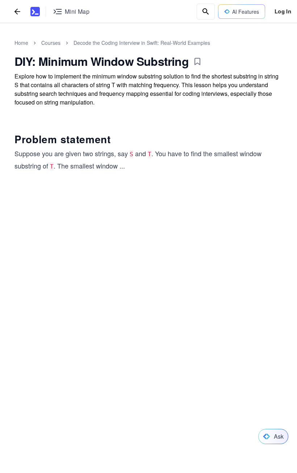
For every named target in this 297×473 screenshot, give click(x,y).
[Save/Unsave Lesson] (197, 61)
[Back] (17, 11)
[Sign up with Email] (156, 303)
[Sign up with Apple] (117, 303)
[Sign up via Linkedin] (137, 303)
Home (21, 42)
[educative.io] (35, 11)
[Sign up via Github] (97, 303)
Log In (283, 11)
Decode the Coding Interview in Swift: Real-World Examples (142, 42)
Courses (50, 42)
